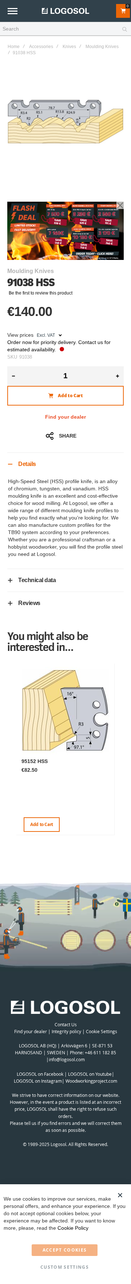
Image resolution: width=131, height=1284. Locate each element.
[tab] (65, 464)
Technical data (37, 580)
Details (27, 464)
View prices (20, 335)
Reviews (29, 603)
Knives (69, 46)
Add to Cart (41, 824)
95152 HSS (34, 761)
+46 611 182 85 (100, 1052)
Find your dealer (65, 417)
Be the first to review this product (40, 293)
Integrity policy (66, 1031)
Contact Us (66, 1024)
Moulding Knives (102, 46)
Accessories (41, 46)
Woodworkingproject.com (91, 1081)
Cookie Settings (101, 1031)
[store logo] (65, 10)
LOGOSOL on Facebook (40, 1074)
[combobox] (65, 29)
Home (14, 46)
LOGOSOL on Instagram (38, 1081)
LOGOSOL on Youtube (90, 1074)
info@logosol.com (67, 1059)
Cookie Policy (72, 1228)
